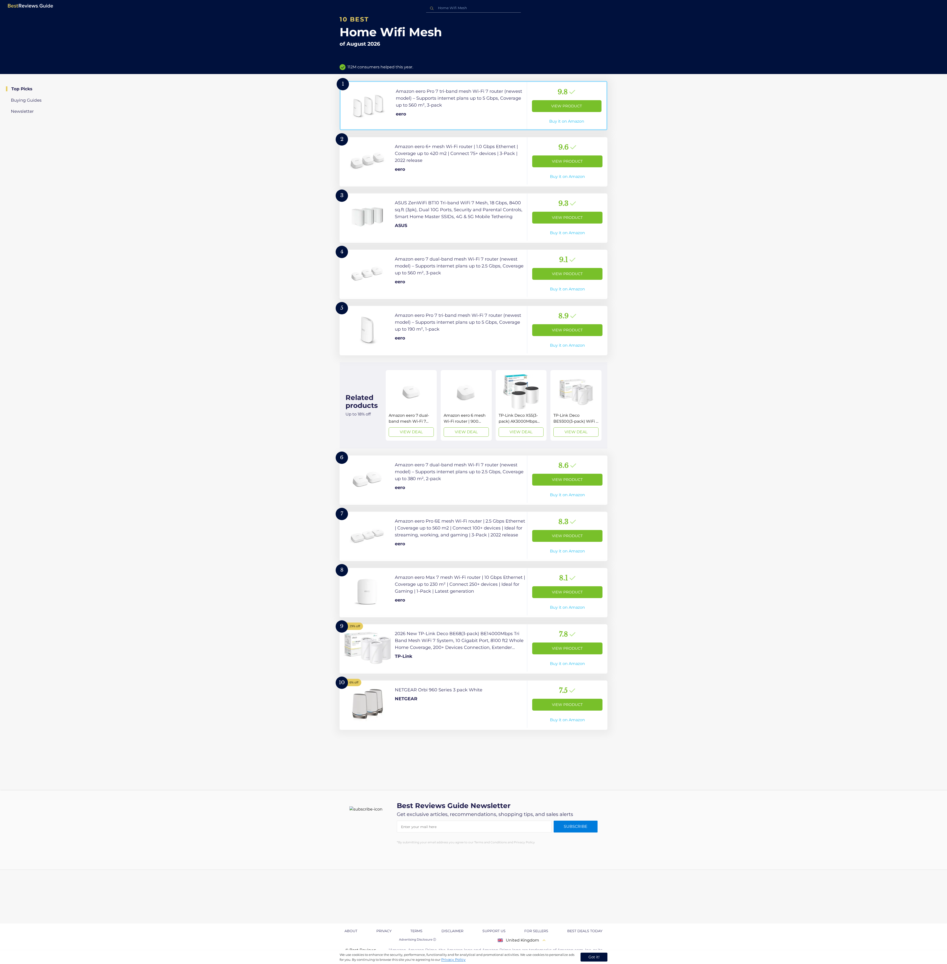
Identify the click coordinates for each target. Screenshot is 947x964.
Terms (416, 931)
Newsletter (22, 111)
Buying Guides (26, 100)
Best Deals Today (584, 931)
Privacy (384, 931)
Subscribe (575, 826)
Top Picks (21, 88)
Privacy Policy (453, 959)
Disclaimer (452, 931)
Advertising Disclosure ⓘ (417, 939)
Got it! (594, 957)
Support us (494, 931)
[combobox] (473, 8)
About (351, 931)
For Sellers (536, 931)
